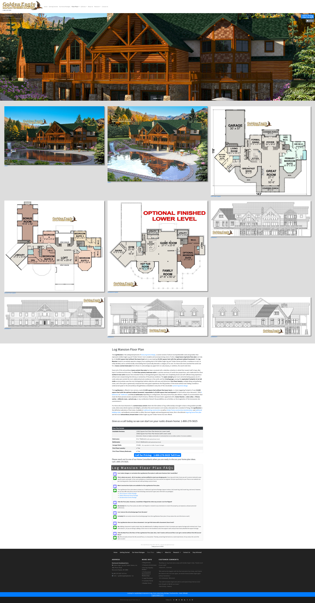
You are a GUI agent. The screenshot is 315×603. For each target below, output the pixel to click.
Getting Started (53, 6)
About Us (90, 6)
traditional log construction (151, 410)
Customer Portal (148, 581)
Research (97, 6)
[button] (2, 59)
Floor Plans (75, 6)
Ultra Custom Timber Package (128, 493)
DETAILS (310, 21)
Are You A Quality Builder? (147, 568)
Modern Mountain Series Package (129, 495)
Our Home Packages (64, 6)
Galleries (83, 6)
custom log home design (180, 386)
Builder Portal (147, 583)
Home (45, 6)
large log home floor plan (193, 412)
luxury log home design (148, 355)
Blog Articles (147, 562)
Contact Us (105, 6)
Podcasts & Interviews (150, 565)
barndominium (188, 410)
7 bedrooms (124, 394)
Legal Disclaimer (148, 578)
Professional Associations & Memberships (146, 573)
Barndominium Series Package (128, 497)
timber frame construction (175, 410)
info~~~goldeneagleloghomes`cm (124, 576)
